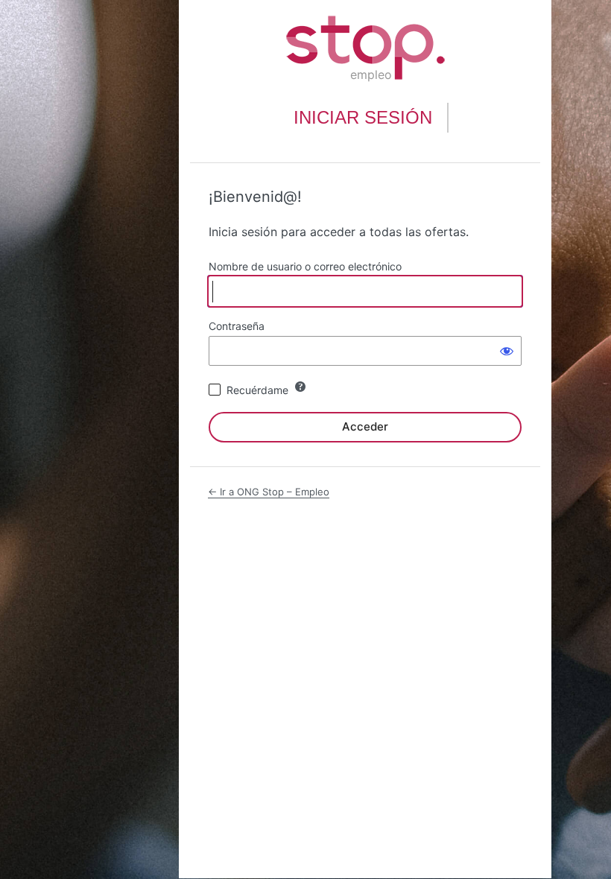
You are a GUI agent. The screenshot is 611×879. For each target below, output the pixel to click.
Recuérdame (257, 390)
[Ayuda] (300, 387)
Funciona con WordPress (365, 47)
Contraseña (237, 326)
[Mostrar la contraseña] (507, 351)
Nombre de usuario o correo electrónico (305, 266)
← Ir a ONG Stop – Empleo (268, 492)
